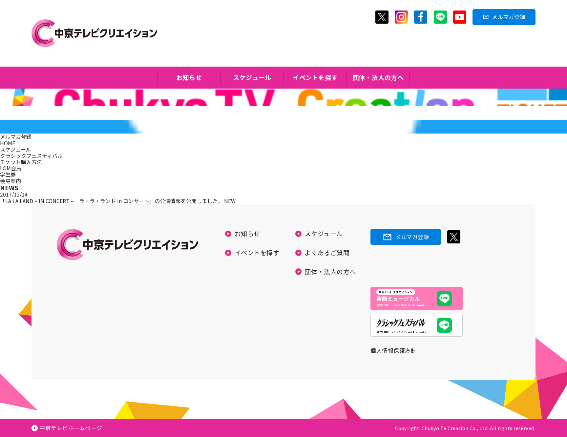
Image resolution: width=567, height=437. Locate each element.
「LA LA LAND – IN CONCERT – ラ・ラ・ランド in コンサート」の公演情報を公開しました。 (112, 201)
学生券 (8, 174)
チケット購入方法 (21, 162)
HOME (7, 143)
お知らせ (189, 77)
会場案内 (10, 181)
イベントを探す (315, 77)
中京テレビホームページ (70, 428)
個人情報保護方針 (393, 350)
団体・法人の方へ (378, 77)
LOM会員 (10, 168)
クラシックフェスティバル (31, 155)
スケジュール (252, 77)
